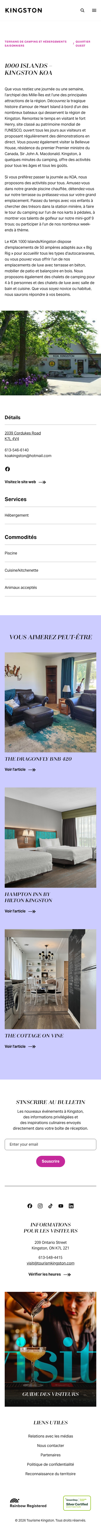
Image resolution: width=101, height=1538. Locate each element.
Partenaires (51, 1455)
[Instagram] (40, 1206)
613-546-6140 (17, 450)
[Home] (23, 10)
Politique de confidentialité (50, 1464)
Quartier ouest (83, 43)
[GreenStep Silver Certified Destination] (77, 1503)
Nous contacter (50, 1445)
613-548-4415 (50, 1257)
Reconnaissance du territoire (50, 1473)
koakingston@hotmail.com (28, 455)
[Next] (90, 347)
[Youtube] (61, 1206)
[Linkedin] (71, 1206)
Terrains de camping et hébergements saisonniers (36, 43)
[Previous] (10, 347)
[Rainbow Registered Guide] (28, 1503)
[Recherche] (82, 10)
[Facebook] (7, 469)
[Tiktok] (50, 1206)
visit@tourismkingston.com (50, 1263)
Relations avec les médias (50, 1436)
